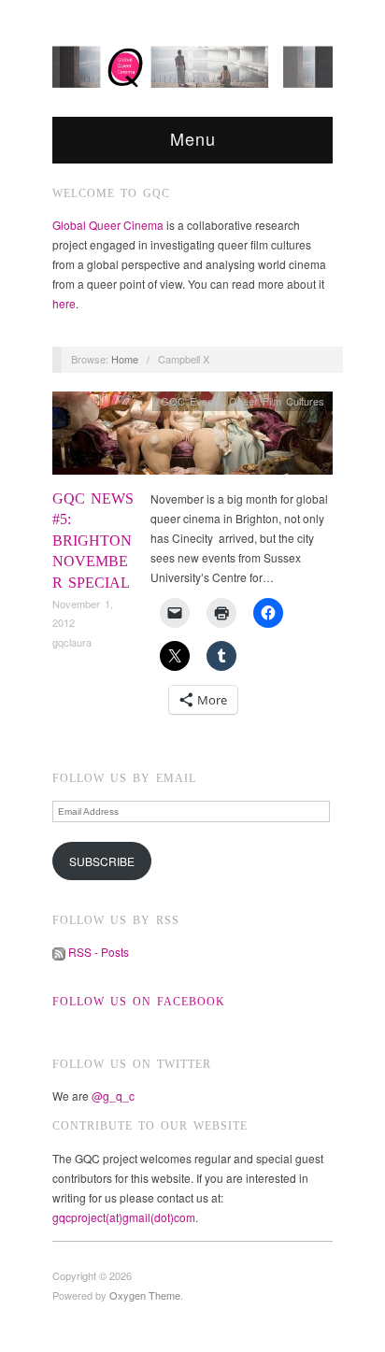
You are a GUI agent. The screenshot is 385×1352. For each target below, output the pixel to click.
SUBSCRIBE (102, 861)
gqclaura (72, 641)
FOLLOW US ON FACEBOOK (138, 1001)
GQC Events (191, 400)
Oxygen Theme (144, 1295)
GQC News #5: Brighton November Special (93, 541)
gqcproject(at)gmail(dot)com (123, 1217)
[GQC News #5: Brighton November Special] (192, 438)
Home (124, 358)
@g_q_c (113, 1095)
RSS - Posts (97, 952)
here (64, 303)
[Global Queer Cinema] (192, 62)
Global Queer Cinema (108, 225)
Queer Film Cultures (276, 400)
